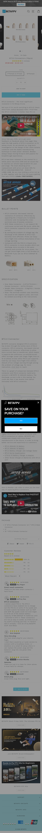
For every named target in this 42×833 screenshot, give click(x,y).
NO (21, 429)
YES (21, 420)
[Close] (38, 402)
